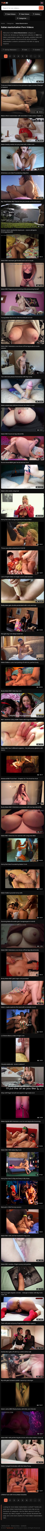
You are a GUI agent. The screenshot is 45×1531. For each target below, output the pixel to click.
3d (4, 3)
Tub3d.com (9, 1528)
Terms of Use (5, 1525)
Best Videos (11, 14)
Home (3, 23)
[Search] (41, 8)
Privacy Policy (15, 1525)
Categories (22, 18)
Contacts (23, 1525)
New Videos (25, 14)
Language (42, 3)
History (37, 14)
